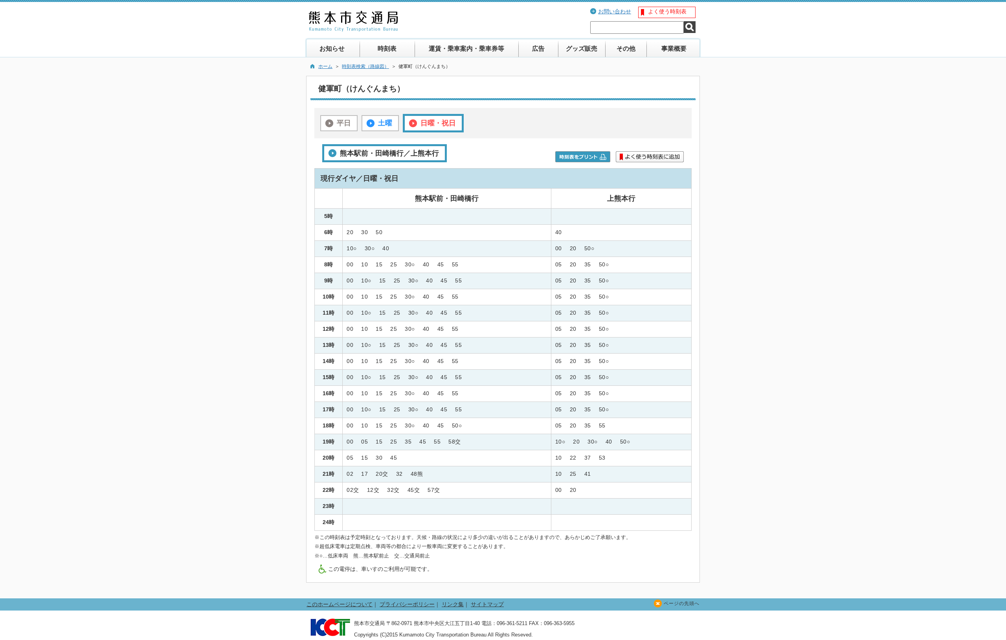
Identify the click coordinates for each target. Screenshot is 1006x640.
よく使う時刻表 (667, 11)
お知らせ (332, 48)
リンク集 (453, 604)
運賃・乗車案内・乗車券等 (466, 48)
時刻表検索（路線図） (365, 66)
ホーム (325, 66)
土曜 (385, 123)
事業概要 (674, 48)
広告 (538, 48)
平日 (344, 123)
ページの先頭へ (681, 603)
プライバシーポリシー (407, 604)
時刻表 (387, 48)
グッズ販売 (581, 48)
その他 (626, 48)
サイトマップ (487, 604)
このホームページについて (340, 604)
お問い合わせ (614, 11)
